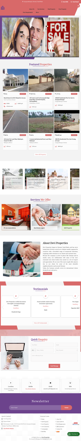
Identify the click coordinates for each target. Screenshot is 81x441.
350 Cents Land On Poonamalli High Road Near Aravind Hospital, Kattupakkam (39, 99)
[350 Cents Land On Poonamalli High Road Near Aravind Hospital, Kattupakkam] (41, 80)
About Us (31, 9)
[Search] (78, 5)
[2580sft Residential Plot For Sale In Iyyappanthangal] (66, 80)
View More (10, 187)
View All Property (40, 154)
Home (24, 9)
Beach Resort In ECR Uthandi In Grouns (15, 98)
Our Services (40, 9)
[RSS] (57, 431)
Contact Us (59, 429)
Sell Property (17, 228)
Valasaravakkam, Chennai (14, 179)
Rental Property (48, 228)
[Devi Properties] (11, 8)
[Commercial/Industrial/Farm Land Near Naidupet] (41, 121)
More (37, 12)
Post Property (62, 9)
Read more (48, 273)
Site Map (43, 431)
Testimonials (44, 429)
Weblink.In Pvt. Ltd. (47, 439)
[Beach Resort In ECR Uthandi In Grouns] (15, 80)
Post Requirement (28, 12)
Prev (3, 179)
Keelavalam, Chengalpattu (37, 179)
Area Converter (45, 426)
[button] (30, 388)
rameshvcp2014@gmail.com (50, 388)
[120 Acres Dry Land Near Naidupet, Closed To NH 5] (15, 121)
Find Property (51, 9)
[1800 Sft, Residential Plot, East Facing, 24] (66, 121)
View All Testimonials (40, 323)
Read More (16, 308)
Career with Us (60, 421)
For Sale (22, 94)
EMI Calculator (60, 426)
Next (77, 179)
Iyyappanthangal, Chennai (59, 179)
